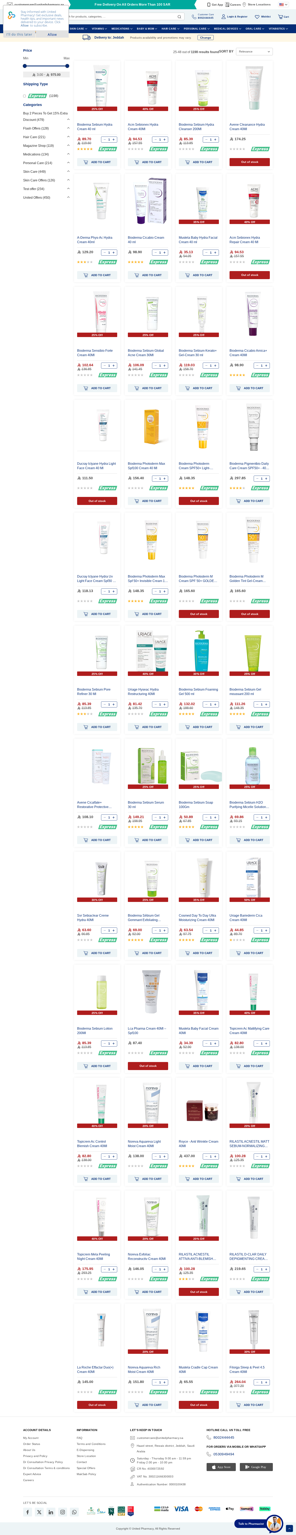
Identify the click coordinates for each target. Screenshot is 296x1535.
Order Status (31, 1444)
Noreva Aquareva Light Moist (144, 1144)
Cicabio (146, 240)
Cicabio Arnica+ (248, 353)
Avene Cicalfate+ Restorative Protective (93, 805)
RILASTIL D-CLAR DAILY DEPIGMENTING (248, 1257)
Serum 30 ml (146, 805)
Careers (235, 4)
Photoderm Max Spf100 (146, 466)
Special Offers (86, 1468)
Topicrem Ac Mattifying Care (249, 1031)
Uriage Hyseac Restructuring (143, 692)
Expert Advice (32, 1474)
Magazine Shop (38, 145)
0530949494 (223, 1454)
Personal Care (37, 163)
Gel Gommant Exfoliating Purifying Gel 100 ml (143, 918)
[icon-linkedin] (51, 1512)
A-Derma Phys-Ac (94, 240)
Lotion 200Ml (95, 1031)
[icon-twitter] (39, 1512)
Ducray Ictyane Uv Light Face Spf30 (96, 579)
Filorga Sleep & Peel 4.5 (247, 1370)
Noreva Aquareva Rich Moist (144, 1370)
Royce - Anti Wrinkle (198, 1144)
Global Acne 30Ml (146, 353)
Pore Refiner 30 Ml (94, 692)
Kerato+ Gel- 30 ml (198, 353)
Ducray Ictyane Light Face (96, 466)
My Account (30, 1437)
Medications (35, 154)
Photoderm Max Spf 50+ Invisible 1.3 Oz (147, 579)
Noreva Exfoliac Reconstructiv (147, 1256)
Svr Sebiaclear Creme (93, 918)
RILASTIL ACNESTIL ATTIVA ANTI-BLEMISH (196, 1257)
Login (230, 16)
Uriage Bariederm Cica (246, 918)
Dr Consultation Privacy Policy (43, 1462)
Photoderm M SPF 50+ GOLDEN (197, 579)
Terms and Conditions (91, 1444)
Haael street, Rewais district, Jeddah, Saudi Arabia (166, 1448)
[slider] (25, 66)
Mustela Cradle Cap (198, 1370)
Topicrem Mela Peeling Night (93, 1256)
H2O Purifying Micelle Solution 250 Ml (248, 805)
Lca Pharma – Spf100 (147, 1031)
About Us (29, 1450)
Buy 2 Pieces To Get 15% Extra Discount (45, 116)
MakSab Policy (86, 1474)
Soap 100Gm (196, 805)
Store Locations (259, 4)
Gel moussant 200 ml (245, 692)
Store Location (86, 1456)
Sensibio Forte (95, 353)
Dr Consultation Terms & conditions (46, 1468)
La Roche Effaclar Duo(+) (95, 1370)
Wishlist (266, 16)
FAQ (80, 1437)
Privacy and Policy (35, 1456)
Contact (82, 1462)
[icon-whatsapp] (74, 1512)
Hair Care (33, 137)
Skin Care (34, 171)
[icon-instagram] (62, 1512)
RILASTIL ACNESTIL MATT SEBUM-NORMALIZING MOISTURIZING (249, 1144)
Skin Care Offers (38, 180)
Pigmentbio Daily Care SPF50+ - (249, 466)
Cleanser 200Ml (196, 127)
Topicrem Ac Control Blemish (92, 1144)
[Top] (289, 1528)
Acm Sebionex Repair (245, 240)
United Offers (36, 197)
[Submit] (179, 16)
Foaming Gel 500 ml (198, 692)
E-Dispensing (85, 1450)
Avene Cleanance (247, 127)
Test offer (33, 189)
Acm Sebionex (143, 127)
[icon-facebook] (27, 1512)
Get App (217, 4)
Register (242, 16)
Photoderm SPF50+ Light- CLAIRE (194, 466)
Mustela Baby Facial (198, 240)
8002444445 (223, 1437)
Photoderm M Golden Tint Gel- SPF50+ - (246, 579)
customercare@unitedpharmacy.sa (160, 1437)
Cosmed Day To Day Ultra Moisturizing (197, 918)
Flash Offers (35, 128)
